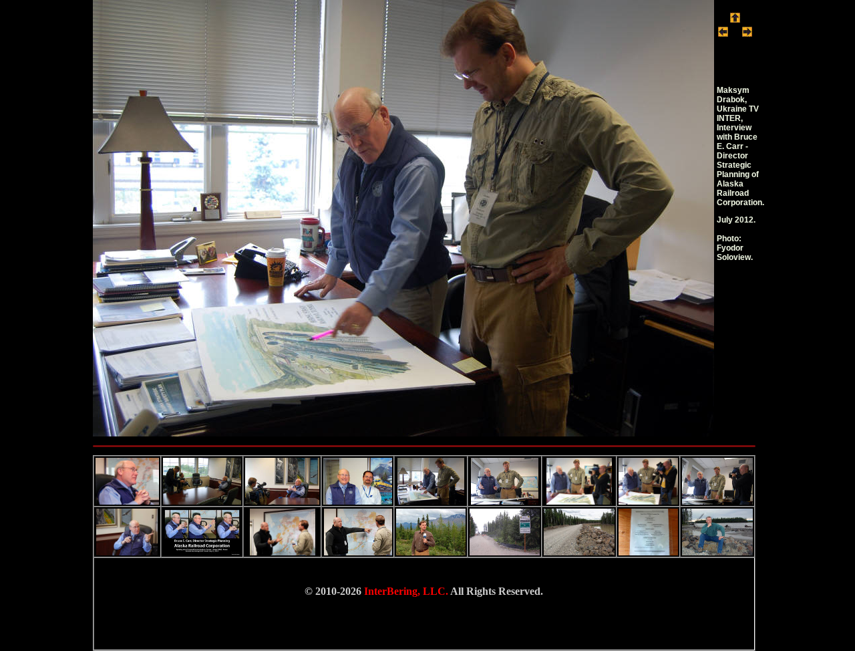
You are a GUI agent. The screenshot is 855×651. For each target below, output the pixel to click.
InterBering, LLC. (406, 591)
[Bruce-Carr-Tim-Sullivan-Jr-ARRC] (723, 33)
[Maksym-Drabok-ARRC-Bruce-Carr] (403, 432)
